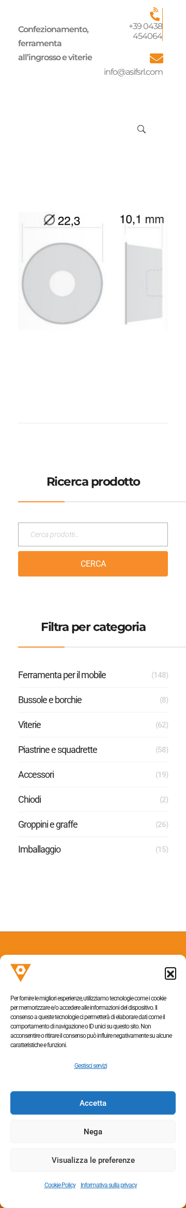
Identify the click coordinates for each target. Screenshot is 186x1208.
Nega (93, 1131)
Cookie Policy (59, 1185)
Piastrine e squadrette (57, 749)
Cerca (93, 564)
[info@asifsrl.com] (156, 58)
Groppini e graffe (48, 824)
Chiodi (29, 799)
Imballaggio (39, 849)
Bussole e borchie (50, 699)
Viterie (29, 724)
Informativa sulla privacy (109, 1185)
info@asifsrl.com (133, 72)
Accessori (36, 774)
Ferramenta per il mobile (62, 674)
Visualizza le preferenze (93, 1160)
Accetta (93, 1103)
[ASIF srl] (48, 127)
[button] (170, 973)
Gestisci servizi (90, 1065)
